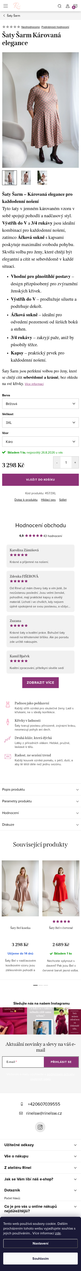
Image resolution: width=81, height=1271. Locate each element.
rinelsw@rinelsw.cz (44, 1113)
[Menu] (5, 5)
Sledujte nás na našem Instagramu (41, 1003)
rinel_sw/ (40, 1127)
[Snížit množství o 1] (56, 462)
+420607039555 (44, 1104)
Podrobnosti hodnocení (55, 27)
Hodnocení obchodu (40, 525)
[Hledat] (60, 5)
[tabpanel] (20, 917)
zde (58, 1233)
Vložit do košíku (40, 480)
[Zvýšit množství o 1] (75, 462)
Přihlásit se (61, 1062)
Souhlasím (40, 1258)
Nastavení (40, 1243)
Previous (4, 911)
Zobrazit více (40, 682)
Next (77, 911)
